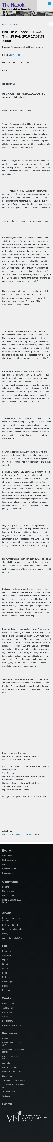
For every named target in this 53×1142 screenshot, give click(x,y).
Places (5, 986)
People (5, 973)
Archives (6, 1038)
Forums (5, 887)
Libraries (6, 964)
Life (5, 946)
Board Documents (10, 925)
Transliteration (8, 1091)
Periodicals (7, 977)
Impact (5, 960)
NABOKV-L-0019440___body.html (17, 834)
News (15, 24)
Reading (6, 990)
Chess (5, 1016)
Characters (7, 1012)
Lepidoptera (7, 1021)
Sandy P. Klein (15, 55)
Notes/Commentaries (11, 1072)
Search (7, 1104)
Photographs (7, 982)
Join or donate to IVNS (12, 938)
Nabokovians (8, 891)
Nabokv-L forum (9, 896)
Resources (9, 1033)
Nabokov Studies (9, 1067)
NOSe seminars (9, 860)
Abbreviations (8, 1003)
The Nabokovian (18, 4)
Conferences (7, 856)
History (5, 933)
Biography (6, 951)
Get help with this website (13, 929)
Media (5, 968)
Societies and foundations (13, 1080)
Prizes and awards (10, 869)
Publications (7, 873)
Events (7, 850)
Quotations (7, 1076)
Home (4, 24)
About (6, 913)
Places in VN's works (11, 1025)
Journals (6, 1063)
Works (6, 998)
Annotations (7, 1008)
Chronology (7, 955)
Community (10, 881)
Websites (6, 1096)
